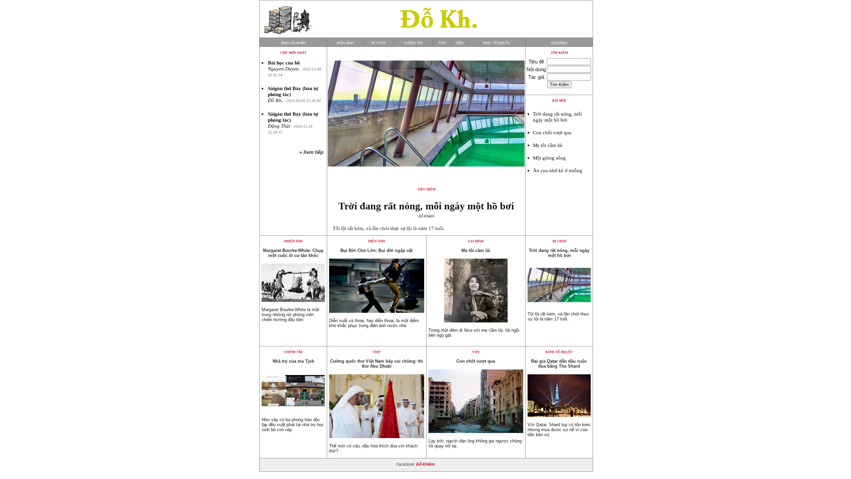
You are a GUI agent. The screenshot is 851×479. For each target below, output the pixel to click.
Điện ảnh (345, 43)
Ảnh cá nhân (293, 43)
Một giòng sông (549, 158)
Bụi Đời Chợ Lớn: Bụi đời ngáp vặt (376, 250)
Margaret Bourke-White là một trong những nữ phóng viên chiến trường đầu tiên (290, 314)
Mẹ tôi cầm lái (547, 145)
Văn (459, 43)
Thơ (442, 43)
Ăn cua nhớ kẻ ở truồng (557, 170)
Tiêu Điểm (426, 189)
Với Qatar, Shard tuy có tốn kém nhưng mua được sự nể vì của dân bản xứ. (559, 429)
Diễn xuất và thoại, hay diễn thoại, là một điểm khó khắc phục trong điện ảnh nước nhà (374, 323)
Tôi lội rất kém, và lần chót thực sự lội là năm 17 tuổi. (388, 228)
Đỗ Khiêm (425, 464)
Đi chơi (379, 43)
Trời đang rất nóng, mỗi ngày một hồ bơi (426, 205)
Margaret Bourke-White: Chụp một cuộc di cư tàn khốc (293, 253)
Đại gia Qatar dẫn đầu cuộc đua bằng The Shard (559, 364)
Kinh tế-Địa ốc (497, 43)
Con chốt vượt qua (552, 132)
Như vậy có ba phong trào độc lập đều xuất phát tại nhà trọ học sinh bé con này (293, 424)
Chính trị (413, 43)
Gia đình (559, 43)
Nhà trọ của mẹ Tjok (293, 361)
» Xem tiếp (312, 152)
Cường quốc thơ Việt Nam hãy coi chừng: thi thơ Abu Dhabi (376, 364)
